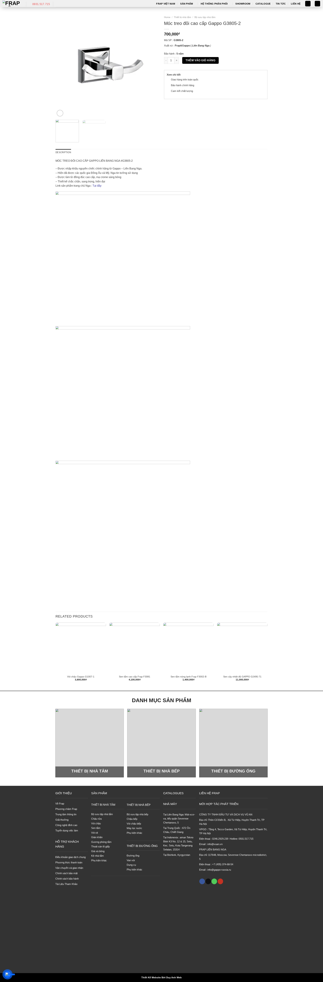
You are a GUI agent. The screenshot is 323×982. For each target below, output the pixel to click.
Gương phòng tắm (101, 841)
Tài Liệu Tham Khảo (66, 884)
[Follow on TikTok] (208, 881)
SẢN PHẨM (99, 793)
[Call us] (214, 881)
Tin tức (281, 3)
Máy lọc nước (134, 828)
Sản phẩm (186, 3)
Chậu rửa (96, 818)
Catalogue (263, 3)
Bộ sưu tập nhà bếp (137, 814)
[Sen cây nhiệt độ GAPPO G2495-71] (242, 648)
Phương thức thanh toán (68, 862)
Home (167, 17)
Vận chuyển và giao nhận (69, 867)
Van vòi (131, 860)
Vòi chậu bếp (134, 823)
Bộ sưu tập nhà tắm (205, 17)
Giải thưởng (61, 819)
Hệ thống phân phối (214, 3)
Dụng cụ (131, 864)
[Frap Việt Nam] (12, 3)
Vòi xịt (94, 832)
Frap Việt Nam (165, 3)
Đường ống (133, 855)
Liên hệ (295, 3)
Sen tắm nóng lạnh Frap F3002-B (188, 676)
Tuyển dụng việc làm (66, 830)
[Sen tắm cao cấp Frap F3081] (134, 648)
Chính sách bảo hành (67, 878)
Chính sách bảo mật (66, 873)
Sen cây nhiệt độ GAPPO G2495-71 (242, 676)
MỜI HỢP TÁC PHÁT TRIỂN (218, 804)
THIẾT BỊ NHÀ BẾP (139, 804)
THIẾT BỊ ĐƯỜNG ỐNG (142, 846)
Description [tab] (63, 152)
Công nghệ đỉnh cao (66, 825)
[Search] (308, 3)
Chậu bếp (132, 818)
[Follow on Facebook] (202, 881)
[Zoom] (60, 113)
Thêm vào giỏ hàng (200, 60)
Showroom (242, 3)
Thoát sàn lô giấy (100, 846)
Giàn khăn (96, 837)
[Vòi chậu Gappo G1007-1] (81, 648)
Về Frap (59, 803)
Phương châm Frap (66, 809)
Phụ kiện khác (99, 860)
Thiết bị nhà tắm (182, 17)
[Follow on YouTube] (220, 881)
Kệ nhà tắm (97, 855)
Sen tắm (95, 828)
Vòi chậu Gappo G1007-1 (80, 676)
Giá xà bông (97, 851)
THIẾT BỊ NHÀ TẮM (103, 804)
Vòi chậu (96, 823)
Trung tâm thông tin (65, 814)
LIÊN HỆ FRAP (209, 793)
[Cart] (317, 3)
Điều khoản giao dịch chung (70, 857)
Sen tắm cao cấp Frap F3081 (134, 676)
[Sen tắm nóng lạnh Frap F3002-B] (188, 648)
